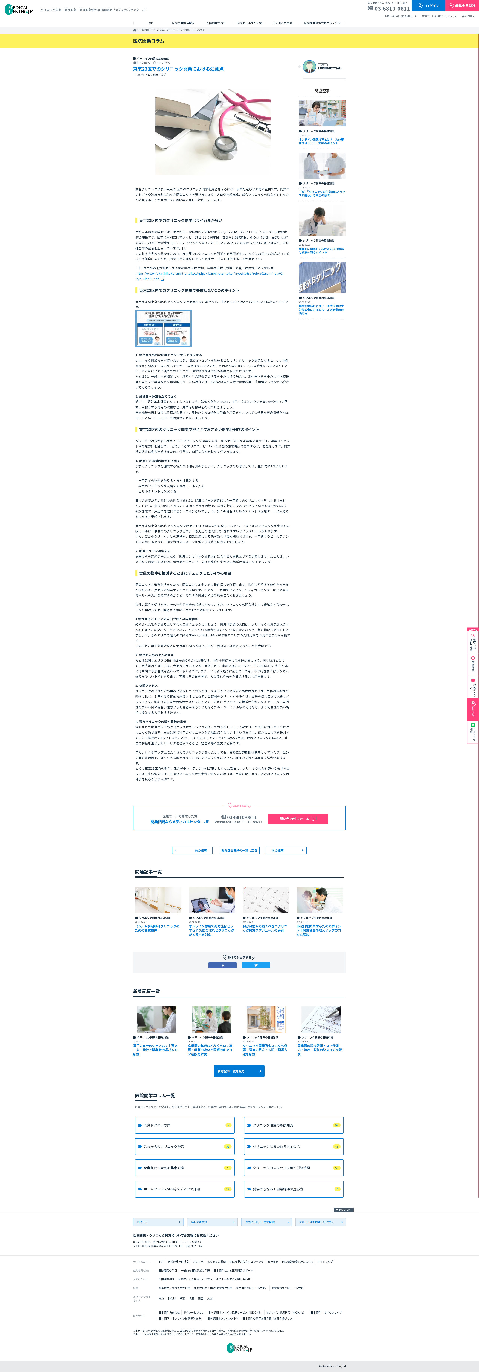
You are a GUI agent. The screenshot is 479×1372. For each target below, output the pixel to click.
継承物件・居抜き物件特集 (174, 1288)
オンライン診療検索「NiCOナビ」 (286, 1312)
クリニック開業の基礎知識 (153, 58)
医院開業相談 (166, 1279)
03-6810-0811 (392, 8)
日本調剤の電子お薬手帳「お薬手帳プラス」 (269, 1318)
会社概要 (467, 16)
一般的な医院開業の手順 (195, 1270)
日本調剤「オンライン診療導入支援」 (181, 1318)
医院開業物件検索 (178, 1261)
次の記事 (278, 850)
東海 (209, 1298)
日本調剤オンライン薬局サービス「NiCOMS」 (235, 1312)
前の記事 (201, 850)
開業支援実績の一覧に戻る (239, 850)
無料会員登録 (465, 5)
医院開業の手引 (168, 1270)
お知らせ (198, 1261)
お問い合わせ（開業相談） (399, 16)
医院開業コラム (148, 30)
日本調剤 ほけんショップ (326, 1312)
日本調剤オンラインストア (223, 1318)
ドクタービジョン (194, 1312)
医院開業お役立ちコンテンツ (247, 1261)
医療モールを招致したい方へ (438, 16)
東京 (161, 1298)
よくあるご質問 (216, 1261)
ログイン (432, 5)
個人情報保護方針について (297, 1261)
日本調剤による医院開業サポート (233, 1270)
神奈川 (172, 1298)
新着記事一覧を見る (231, 1071)
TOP (161, 1261)
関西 (200, 1298)
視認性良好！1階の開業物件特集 (213, 1288)
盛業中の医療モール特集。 (252, 1288)
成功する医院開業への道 (151, 74)
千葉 (182, 1298)
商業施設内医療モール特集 (287, 1288)
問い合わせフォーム (295, 818)
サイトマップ (325, 1261)
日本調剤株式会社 (169, 1312)
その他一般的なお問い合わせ (233, 1279)
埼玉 (191, 1298)
